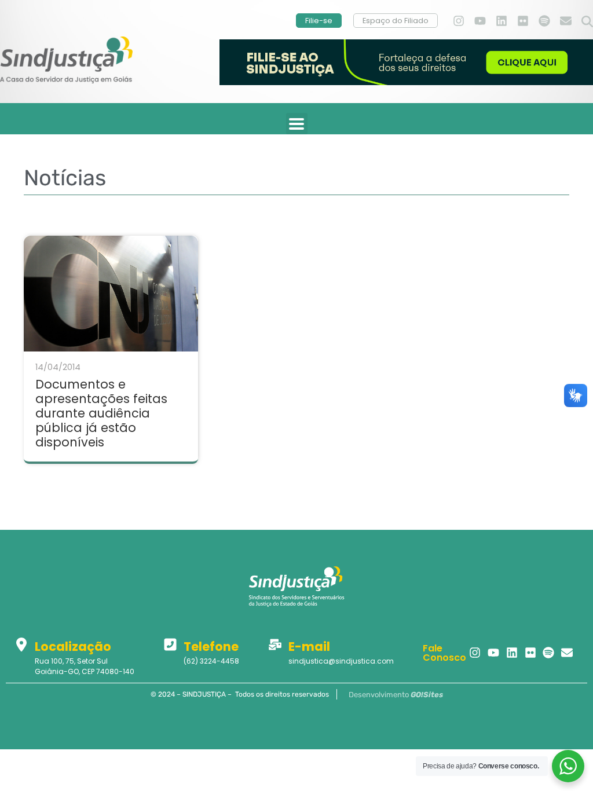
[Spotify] (544, 21)
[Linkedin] (501, 21)
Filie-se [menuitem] (318, 20)
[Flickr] (523, 21)
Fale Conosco (444, 653)
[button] (587, 22)
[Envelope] (566, 21)
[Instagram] (458, 21)
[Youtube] (480, 21)
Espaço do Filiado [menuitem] (396, 20)
